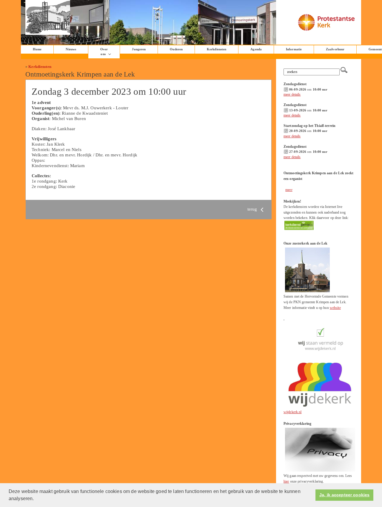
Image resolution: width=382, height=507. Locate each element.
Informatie (294, 49)
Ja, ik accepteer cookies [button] (344, 495)
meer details (292, 94)
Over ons (104, 52)
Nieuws (71, 49)
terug (252, 208)
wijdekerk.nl (293, 412)
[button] (36, 499)
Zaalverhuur (335, 49)
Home (37, 49)
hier (286, 481)
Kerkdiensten (216, 49)
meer (288, 190)
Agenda (256, 49)
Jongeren (139, 49)
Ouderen (176, 49)
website (335, 308)
